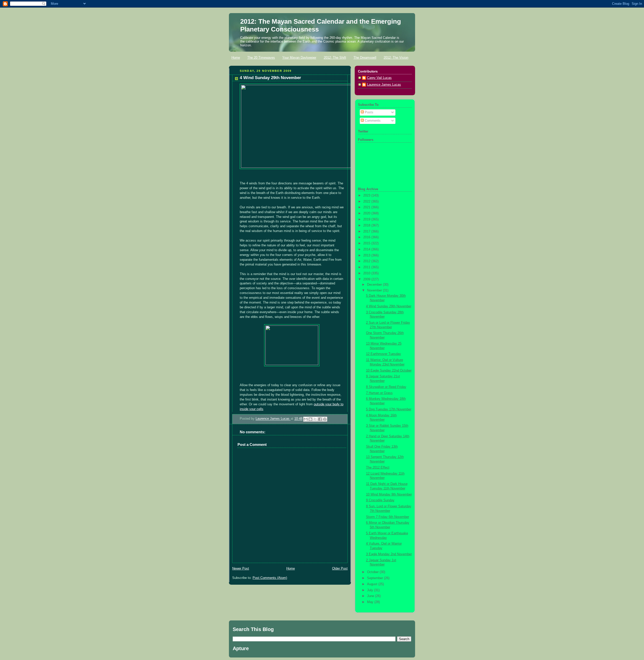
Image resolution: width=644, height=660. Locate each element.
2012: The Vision (396, 57)
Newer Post (240, 568)
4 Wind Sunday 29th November (388, 306)
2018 (367, 225)
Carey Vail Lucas (379, 78)
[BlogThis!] (310, 419)
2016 (367, 237)
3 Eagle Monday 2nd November (389, 554)
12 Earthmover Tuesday (383, 354)
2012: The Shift (335, 57)
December (375, 284)
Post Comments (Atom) (270, 578)
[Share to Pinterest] (324, 419)
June (371, 596)
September (375, 578)
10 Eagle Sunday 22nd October (389, 370)
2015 (367, 243)
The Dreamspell (364, 57)
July (370, 590)
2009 (367, 279)
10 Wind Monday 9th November (389, 494)
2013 (367, 255)
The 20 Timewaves (261, 57)
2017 (367, 231)
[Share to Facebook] (320, 419)
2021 (367, 207)
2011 (367, 267)
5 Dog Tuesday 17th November (388, 409)
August (372, 584)
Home (235, 57)
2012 (367, 261)
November (375, 290)
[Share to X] (315, 419)
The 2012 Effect (377, 467)
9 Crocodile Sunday (380, 500)
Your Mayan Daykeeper (299, 57)
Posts (368, 112)
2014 (367, 249)
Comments (372, 120)
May (370, 602)
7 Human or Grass (379, 393)
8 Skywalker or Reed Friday (386, 387)
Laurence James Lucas (273, 419)
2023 (367, 195)
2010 (367, 273)
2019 (367, 219)
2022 (367, 201)
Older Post (340, 568)
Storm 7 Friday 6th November (387, 517)
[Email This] (305, 419)
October (373, 572)
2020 (367, 213)
